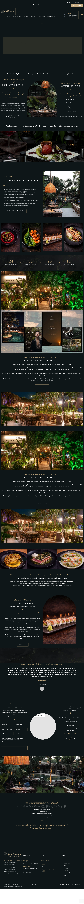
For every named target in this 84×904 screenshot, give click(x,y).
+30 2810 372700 (73, 16)
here (23, 197)
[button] (24, 559)
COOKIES (77, 884)
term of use (70, 884)
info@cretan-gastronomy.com (30, 868)
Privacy (62, 884)
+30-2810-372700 (27, 872)
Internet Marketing (8, 886)
